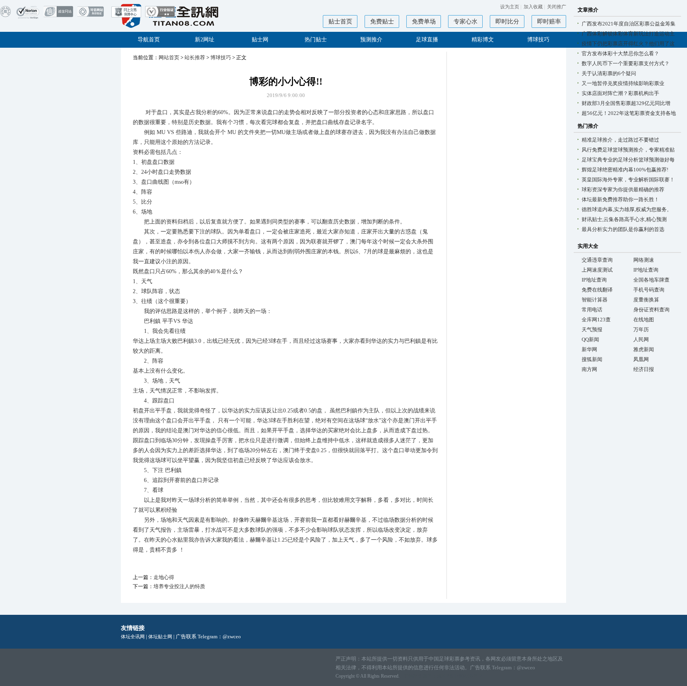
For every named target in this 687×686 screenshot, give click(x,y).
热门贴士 (316, 40)
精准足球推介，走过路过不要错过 (620, 140)
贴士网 (260, 40)
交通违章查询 (597, 260)
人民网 (641, 339)
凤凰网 (641, 359)
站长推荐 (194, 57)
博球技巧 (538, 40)
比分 (146, 202)
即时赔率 (549, 21)
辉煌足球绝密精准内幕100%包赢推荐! (625, 170)
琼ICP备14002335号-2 (459, 676)
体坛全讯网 (133, 636)
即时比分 (507, 21)
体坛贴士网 (160, 636)
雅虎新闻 (643, 349)
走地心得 (163, 577)
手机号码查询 (648, 290)
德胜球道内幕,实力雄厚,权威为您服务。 (627, 209)
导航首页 (149, 40)
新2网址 (204, 40)
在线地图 (643, 320)
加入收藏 (533, 7)
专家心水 (465, 21)
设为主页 (509, 7)
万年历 (641, 329)
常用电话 (592, 310)
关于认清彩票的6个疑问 (609, 73)
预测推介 (371, 40)
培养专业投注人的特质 (179, 586)
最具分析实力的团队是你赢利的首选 (623, 229)
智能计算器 (594, 300)
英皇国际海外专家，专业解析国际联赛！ (628, 180)
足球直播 (427, 40)
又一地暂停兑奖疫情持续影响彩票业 (623, 83)
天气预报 (592, 329)
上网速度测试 (597, 270)
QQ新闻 (590, 339)
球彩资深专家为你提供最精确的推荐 (623, 189)
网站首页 (169, 57)
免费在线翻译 (597, 290)
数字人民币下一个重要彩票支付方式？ (626, 63)
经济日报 (643, 369)
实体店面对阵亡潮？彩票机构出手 (620, 93)
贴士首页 (340, 21)
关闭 (556, 7)
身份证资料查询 (651, 310)
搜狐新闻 (592, 359)
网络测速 (643, 260)
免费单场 (424, 21)
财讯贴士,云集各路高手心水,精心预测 (624, 219)
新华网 (589, 349)
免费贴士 (382, 21)
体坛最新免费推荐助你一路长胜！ (620, 199)
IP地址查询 (645, 270)
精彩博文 (483, 40)
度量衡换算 (646, 300)
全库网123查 (596, 320)
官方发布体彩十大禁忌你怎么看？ (620, 53)
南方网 (589, 369)
